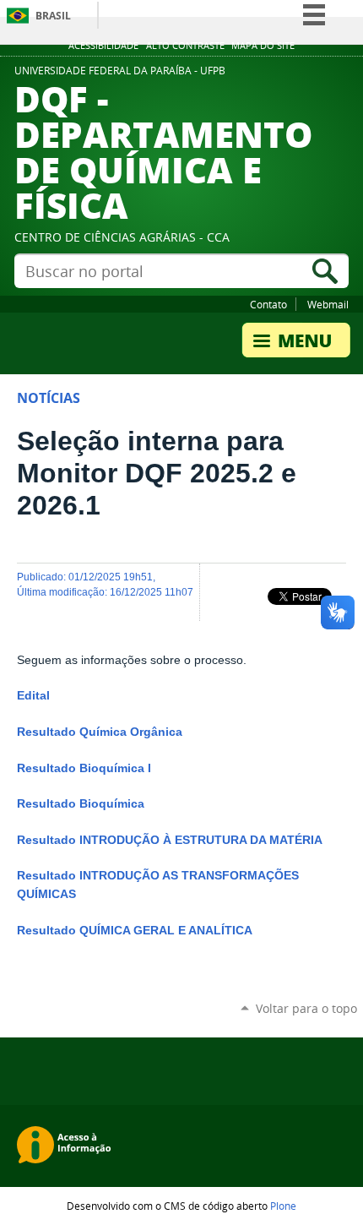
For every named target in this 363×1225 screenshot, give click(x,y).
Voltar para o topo (306, 1008)
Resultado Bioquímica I (84, 768)
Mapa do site (263, 46)
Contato (268, 304)
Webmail (328, 304)
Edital (33, 695)
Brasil (53, 15)
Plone (283, 1205)
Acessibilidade (103, 46)
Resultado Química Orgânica (99, 732)
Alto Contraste (185, 46)
